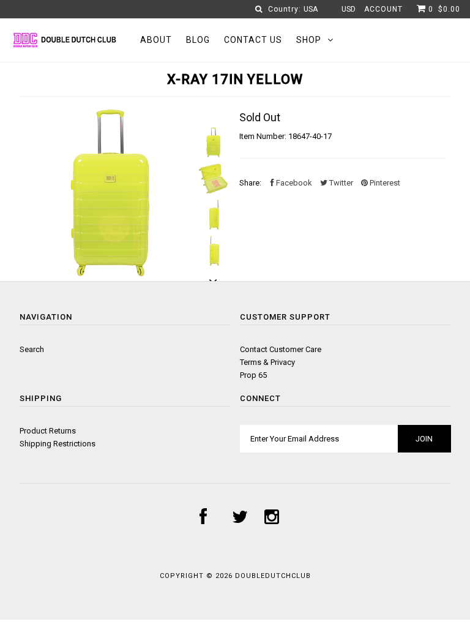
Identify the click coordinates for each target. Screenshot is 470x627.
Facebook (293, 182)
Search (32, 349)
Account (383, 9)
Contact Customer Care (280, 349)
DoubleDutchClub (273, 576)
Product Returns (48, 430)
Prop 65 (253, 375)
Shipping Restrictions (57, 443)
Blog (198, 40)
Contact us (253, 40)
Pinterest (384, 182)
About (156, 40)
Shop (308, 40)
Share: (250, 182)
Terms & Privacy (267, 362)
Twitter (340, 182)
